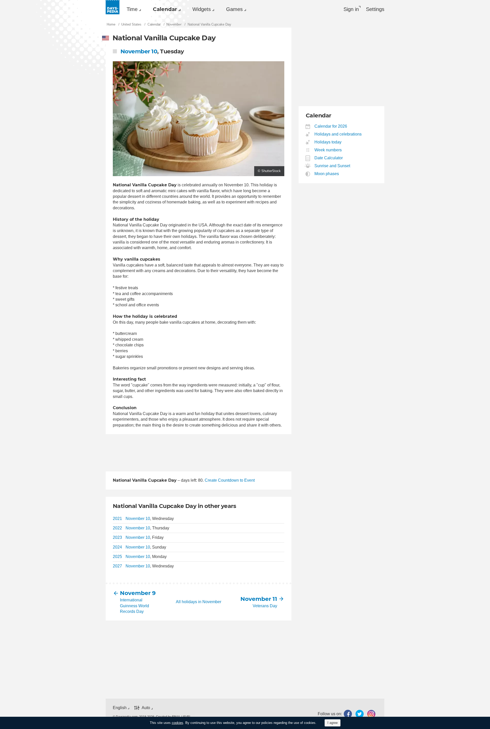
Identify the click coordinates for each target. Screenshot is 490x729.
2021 (117, 518)
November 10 (138, 51)
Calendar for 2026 (331, 126)
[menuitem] (132, 9)
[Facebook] (348, 714)
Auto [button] (146, 708)
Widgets (201, 9)
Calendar (165, 9)
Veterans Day (265, 606)
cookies (177, 723)
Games (234, 9)
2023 (117, 537)
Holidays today (328, 142)
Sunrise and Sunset (332, 166)
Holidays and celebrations (338, 134)
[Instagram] (371, 714)
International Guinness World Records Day (134, 606)
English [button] (120, 708)
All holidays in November (198, 602)
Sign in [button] (351, 9)
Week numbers (328, 150)
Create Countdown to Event (230, 480)
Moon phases (327, 174)
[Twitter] (360, 714)
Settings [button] (375, 9)
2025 (117, 556)
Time (132, 9)
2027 (117, 566)
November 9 (138, 593)
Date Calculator (329, 158)
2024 (117, 547)
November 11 (258, 599)
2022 (117, 528)
